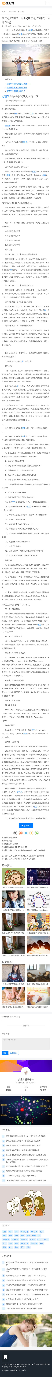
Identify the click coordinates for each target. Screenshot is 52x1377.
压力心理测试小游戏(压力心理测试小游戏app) (26, 856)
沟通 (39, 624)
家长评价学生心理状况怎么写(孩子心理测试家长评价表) (27, 1166)
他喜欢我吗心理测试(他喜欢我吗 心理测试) (38, 1007)
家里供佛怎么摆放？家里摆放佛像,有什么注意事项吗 (26, 1155)
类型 (33, 730)
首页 (3, 11)
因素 (34, 171)
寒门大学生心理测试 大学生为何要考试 (21, 1176)
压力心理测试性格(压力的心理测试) (22, 859)
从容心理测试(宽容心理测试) (13, 984)
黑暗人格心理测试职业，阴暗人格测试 (14, 955)
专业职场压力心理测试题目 (17, 87)
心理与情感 (12, 11)
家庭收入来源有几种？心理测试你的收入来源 (23, 1145)
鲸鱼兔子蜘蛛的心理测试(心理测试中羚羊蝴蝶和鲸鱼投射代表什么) (38, 955)
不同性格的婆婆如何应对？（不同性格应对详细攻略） (26, 1285)
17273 (8, 1090)
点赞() (26, 825)
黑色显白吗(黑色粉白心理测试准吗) (38, 887)
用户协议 (13, 1370)
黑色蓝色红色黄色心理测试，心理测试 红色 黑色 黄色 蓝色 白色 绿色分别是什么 (14, 887)
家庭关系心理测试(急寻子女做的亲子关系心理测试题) (26, 1136)
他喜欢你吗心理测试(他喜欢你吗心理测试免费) (13, 1007)
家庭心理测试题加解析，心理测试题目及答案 (23, 1141)
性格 (35, 806)
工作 (15, 113)
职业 (24, 428)
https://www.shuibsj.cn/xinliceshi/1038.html (27, 850)
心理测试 (21, 11)
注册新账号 (13, 1053)
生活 (29, 506)
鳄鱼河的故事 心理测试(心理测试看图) (38, 933)
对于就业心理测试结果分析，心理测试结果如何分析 (26, 1180)
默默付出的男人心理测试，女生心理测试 (14, 910)
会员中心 (22, 1370)
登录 (4, 1053)
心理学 (5, 96)
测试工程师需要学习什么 (16, 91)
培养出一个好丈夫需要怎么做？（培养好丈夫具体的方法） (28, 1294)
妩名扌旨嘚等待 (26, 1079)
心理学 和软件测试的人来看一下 (19, 84)
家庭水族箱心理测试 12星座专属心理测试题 (22, 1150)
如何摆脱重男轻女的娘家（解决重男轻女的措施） (25, 1308)
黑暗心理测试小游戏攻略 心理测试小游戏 (38, 910)
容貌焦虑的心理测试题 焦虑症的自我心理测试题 (24, 1171)
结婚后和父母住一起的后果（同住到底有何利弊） (25, 1304)
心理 (30, 30)
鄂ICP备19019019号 (19, 1367)
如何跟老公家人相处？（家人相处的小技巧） (23, 1299)
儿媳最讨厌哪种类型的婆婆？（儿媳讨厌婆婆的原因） (26, 1280)
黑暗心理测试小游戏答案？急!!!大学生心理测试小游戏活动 (13, 933)
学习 (44, 175)
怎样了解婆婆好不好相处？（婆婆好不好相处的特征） (26, 1276)
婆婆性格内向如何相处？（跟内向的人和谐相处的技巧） (27, 1290)
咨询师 (24, 142)
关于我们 (5, 1370)
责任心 (19, 792)
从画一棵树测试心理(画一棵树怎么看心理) (38, 984)
